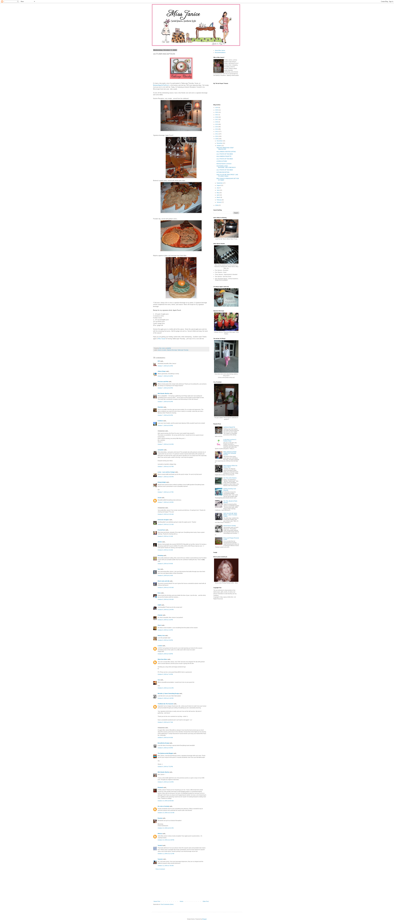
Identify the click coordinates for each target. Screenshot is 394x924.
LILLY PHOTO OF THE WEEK (224, 154)
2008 (216, 205)
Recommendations (220, 52)
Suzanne (160, 859)
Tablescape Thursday (183, 350)
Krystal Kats (161, 530)
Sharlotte (160, 407)
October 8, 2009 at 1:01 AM (165, 536)
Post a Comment (160, 869)
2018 (216, 117)
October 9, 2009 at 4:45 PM (165, 748)
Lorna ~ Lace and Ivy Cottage (166, 472)
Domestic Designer (163, 519)
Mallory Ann (161, 635)
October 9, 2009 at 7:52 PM (165, 766)
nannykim (160, 450)
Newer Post (157, 901)
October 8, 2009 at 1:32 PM (165, 619)
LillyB (159, 605)
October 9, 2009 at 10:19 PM (166, 782)
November (220, 143)
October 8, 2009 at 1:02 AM (165, 550)
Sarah (159, 497)
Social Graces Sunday (229, 525)
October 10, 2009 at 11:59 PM (166, 840)
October (219, 145)
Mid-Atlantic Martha (163, 393)
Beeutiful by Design (163, 743)
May (218, 192)
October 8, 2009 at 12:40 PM (166, 609)
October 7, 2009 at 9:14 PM (165, 366)
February (219, 200)
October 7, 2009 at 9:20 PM (165, 388)
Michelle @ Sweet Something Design (168, 693)
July (218, 188)
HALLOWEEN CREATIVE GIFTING (226, 151)
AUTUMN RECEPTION (222, 172)
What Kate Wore (162, 659)
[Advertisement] (181, 885)
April (218, 195)
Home (181, 901)
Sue (159, 569)
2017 (216, 119)
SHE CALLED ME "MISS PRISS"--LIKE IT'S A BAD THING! (227, 175)
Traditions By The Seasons (165, 704)
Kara (159, 593)
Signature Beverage (172, 350)
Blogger (204, 919)
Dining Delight (162, 482)
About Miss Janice (220, 50)
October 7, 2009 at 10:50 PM (166, 476)
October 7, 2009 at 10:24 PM (166, 444)
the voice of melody (163, 806)
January (219, 202)
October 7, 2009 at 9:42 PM (165, 401)
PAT (159, 361)
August (219, 185)
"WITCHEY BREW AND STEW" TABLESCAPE (225, 148)
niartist (160, 542)
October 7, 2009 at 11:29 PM (165, 502)
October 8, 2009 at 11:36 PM (165, 698)
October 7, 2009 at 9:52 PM (165, 415)
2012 (216, 131)
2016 (216, 122)
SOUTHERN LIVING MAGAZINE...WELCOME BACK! (226, 166)
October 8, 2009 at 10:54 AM (166, 587)
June (218, 190)
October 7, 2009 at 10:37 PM (166, 466)
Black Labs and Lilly (163, 581)
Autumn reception (162, 350)
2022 (216, 112)
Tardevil (160, 845)
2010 (216, 136)
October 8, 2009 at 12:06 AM (166, 514)
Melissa (160, 833)
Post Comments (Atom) (167, 904)
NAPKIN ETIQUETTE (229, 427)
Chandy (160, 615)
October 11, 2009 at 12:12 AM (166, 853)
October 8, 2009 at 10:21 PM (166, 688)
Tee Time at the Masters (230, 478)
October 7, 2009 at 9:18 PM (165, 376)
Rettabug (160, 555)
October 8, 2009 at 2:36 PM (165, 640)
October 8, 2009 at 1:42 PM (165, 630)
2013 (216, 129)
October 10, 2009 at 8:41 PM (166, 828)
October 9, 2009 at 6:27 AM (165, 722)
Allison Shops (162, 371)
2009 (216, 138)
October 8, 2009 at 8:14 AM (165, 575)
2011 (216, 134)
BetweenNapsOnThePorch (161, 85)
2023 (216, 110)
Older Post (206, 901)
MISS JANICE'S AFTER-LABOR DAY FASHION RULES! (230, 453)
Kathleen (160, 421)
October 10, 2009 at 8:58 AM (166, 800)
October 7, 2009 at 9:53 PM (165, 425)
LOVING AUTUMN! (221, 161)
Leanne (160, 645)
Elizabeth (160, 787)
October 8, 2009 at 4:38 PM (165, 654)
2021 (216, 114)
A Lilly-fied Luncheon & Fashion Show (229, 440)
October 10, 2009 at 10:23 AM (166, 812)
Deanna (160, 818)
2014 (216, 126)
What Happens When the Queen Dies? (230, 466)
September (220, 183)
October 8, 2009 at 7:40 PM (165, 674)
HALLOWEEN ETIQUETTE (223, 156)
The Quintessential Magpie (165, 753)
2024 (216, 107)
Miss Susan (162, 338)
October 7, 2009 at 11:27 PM (165, 492)
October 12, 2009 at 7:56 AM (166, 865)
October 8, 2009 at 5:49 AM (165, 563)
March (218, 197)
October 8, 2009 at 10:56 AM (166, 599)
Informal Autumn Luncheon (223, 163)
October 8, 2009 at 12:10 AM (166, 524)
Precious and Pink (163, 381)
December (220, 141)
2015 (216, 124)
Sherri (159, 625)
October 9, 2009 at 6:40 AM (165, 737)
